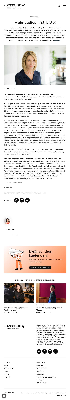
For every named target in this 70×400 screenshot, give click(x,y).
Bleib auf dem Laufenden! (40, 254)
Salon (6, 374)
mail (27, 200)
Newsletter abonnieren (39, 267)
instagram (44, 351)
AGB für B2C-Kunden (61, 395)
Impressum (51, 393)
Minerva (40, 374)
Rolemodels (9, 193)
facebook (16, 200)
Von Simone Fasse (10, 312)
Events (40, 365)
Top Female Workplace (47, 377)
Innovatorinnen (23, 193)
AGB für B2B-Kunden (61, 393)
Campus (40, 371)
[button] (4, 396)
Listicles (41, 380)
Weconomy (42, 383)
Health (7, 371)
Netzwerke (42, 368)
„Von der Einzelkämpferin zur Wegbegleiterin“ (15, 309)
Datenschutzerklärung (41, 393)
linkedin (22, 200)
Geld (6, 365)
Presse (28, 393)
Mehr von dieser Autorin (12, 235)
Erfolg (7, 362)
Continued (57, 40)
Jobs (32, 393)
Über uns (41, 362)
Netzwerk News (39, 193)
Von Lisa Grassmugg (44, 312)
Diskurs (7, 377)
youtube (55, 351)
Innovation (9, 368)
